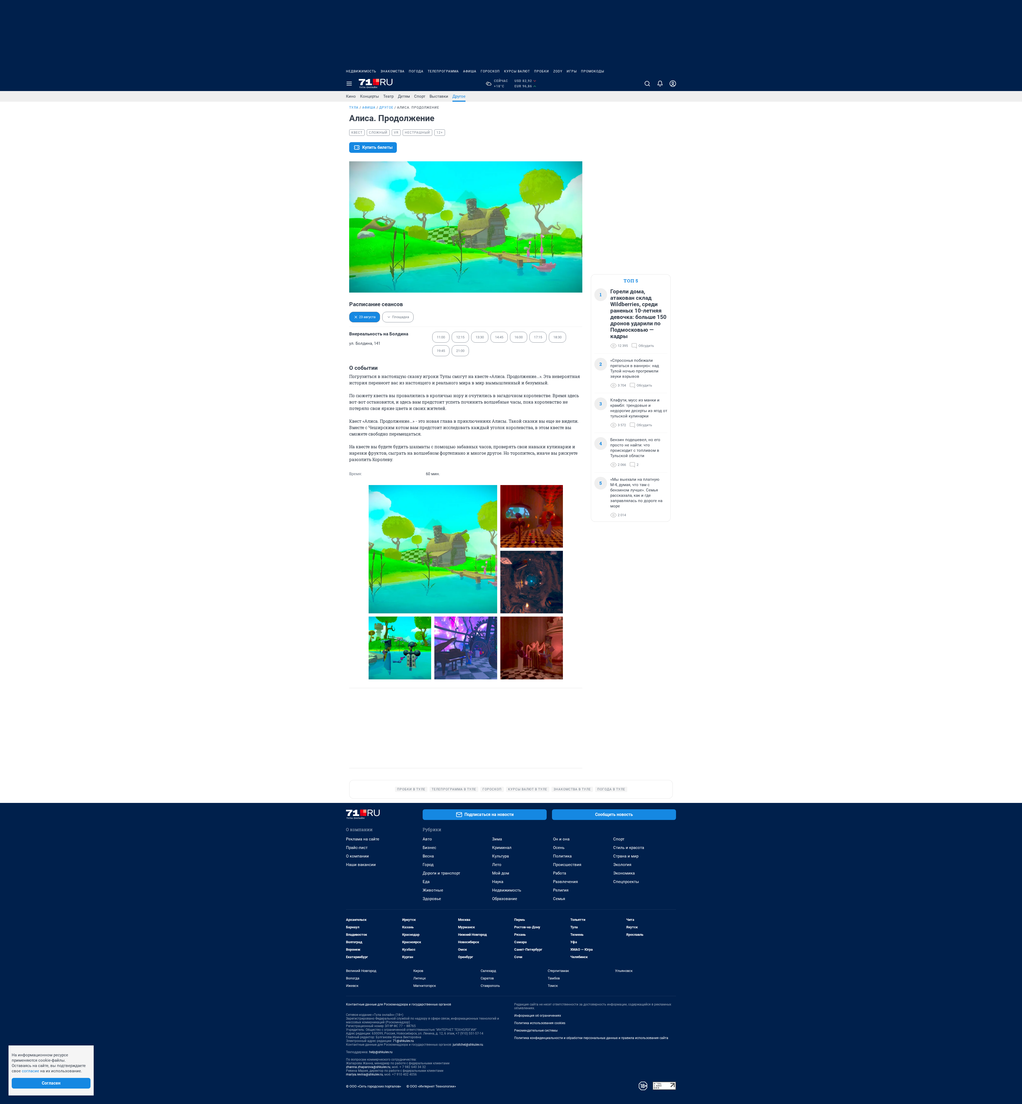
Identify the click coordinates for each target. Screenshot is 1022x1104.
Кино (351, 96)
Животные (433, 890)
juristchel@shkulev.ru (468, 1044)
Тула (353, 107)
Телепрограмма (443, 71)
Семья (559, 898)
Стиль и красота (628, 847)
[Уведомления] (660, 83)
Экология (622, 864)
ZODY (557, 71)
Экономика (624, 873)
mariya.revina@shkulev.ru (364, 1074)
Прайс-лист (357, 847)
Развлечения (565, 881)
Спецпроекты (626, 881)
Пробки (541, 71)
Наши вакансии (361, 864)
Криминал (502, 847)
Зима (497, 839)
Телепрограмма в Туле (454, 789)
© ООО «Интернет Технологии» (431, 1086)
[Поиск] (647, 83)
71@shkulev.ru (403, 1041)
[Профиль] (672, 83)
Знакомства (393, 71)
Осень (558, 847)
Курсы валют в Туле (527, 789)
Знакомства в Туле (572, 789)
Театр (388, 96)
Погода (416, 71)
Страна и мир (625, 856)
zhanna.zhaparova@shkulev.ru (368, 1067)
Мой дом (500, 873)
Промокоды (592, 71)
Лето (496, 864)
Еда (426, 881)
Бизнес (429, 847)
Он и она (561, 839)
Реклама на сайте (362, 839)
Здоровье (432, 898)
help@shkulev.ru (381, 1052)
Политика (562, 856)
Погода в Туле (611, 789)
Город (428, 864)
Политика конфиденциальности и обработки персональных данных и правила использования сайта (591, 1038)
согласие (30, 1071)
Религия (560, 890)
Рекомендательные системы (536, 1030)
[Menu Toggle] (349, 83)
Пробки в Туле (411, 789)
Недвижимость (361, 71)
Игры (572, 71)
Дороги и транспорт (441, 873)
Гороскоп (490, 71)
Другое (458, 96)
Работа (559, 873)
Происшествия (567, 864)
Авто (427, 839)
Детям (404, 96)
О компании (357, 856)
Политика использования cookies (539, 1023)
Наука (497, 881)
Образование (504, 898)
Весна (428, 856)
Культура (500, 856)
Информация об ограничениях (537, 1015)
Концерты (369, 96)
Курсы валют (517, 71)
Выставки (439, 96)
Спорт (419, 96)
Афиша (469, 71)
